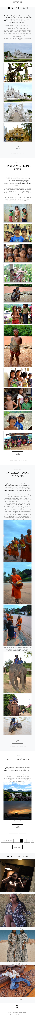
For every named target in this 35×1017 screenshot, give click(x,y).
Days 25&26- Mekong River (17, 167)
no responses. (22, 153)
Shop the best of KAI (17, 856)
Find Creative (21, 1014)
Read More (17, 147)
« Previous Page (7, 841)
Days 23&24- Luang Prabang (18, 474)
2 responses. (22, 746)
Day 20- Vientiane (17, 759)
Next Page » (17, 847)
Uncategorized (13, 153)
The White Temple (17, 8)
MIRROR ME (17, 2)
